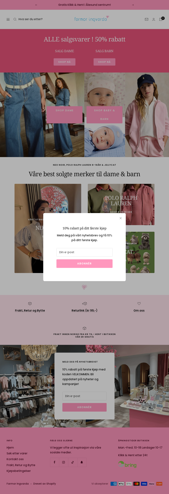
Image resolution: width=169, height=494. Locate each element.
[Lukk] (120, 218)
